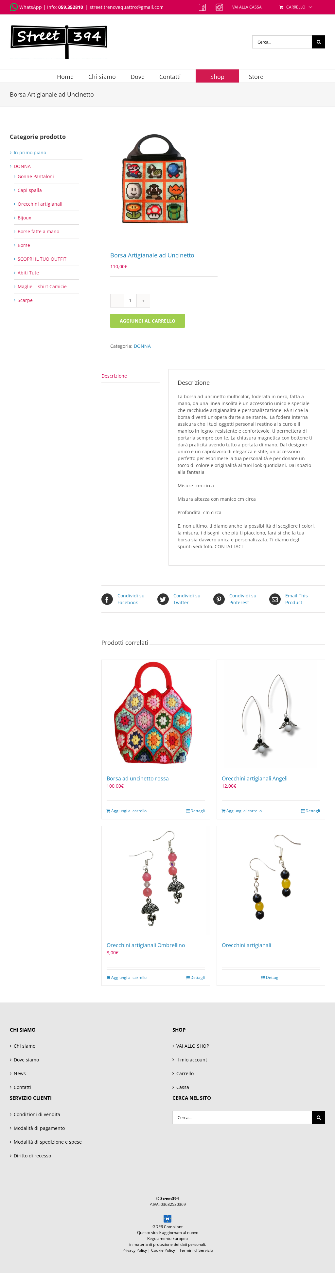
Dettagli (197, 811)
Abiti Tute (28, 273)
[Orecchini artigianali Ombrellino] (156, 880)
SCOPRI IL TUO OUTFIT (42, 259)
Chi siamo (24, 1046)
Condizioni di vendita (37, 1114)
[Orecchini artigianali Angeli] (271, 714)
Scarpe (25, 300)
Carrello (185, 1073)
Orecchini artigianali (246, 945)
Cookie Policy (163, 1250)
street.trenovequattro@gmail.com (127, 7)
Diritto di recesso (32, 1155)
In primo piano (30, 152)
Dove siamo (26, 1060)
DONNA (142, 346)
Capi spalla (30, 190)
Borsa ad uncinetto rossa (138, 778)
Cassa (182, 1087)
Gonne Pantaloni (36, 176)
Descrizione (114, 376)
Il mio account (191, 1060)
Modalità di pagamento (39, 1128)
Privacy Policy (134, 1250)
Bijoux (24, 218)
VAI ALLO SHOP (192, 1046)
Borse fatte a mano (38, 231)
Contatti (22, 1087)
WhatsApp (30, 7)
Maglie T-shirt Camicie (42, 286)
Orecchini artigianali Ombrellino (146, 945)
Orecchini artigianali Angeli (255, 778)
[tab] (130, 376)
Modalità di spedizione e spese (48, 1142)
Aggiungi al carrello (147, 321)
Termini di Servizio (196, 1250)
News (20, 1073)
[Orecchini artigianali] (271, 880)
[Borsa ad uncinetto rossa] (156, 714)
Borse (24, 245)
